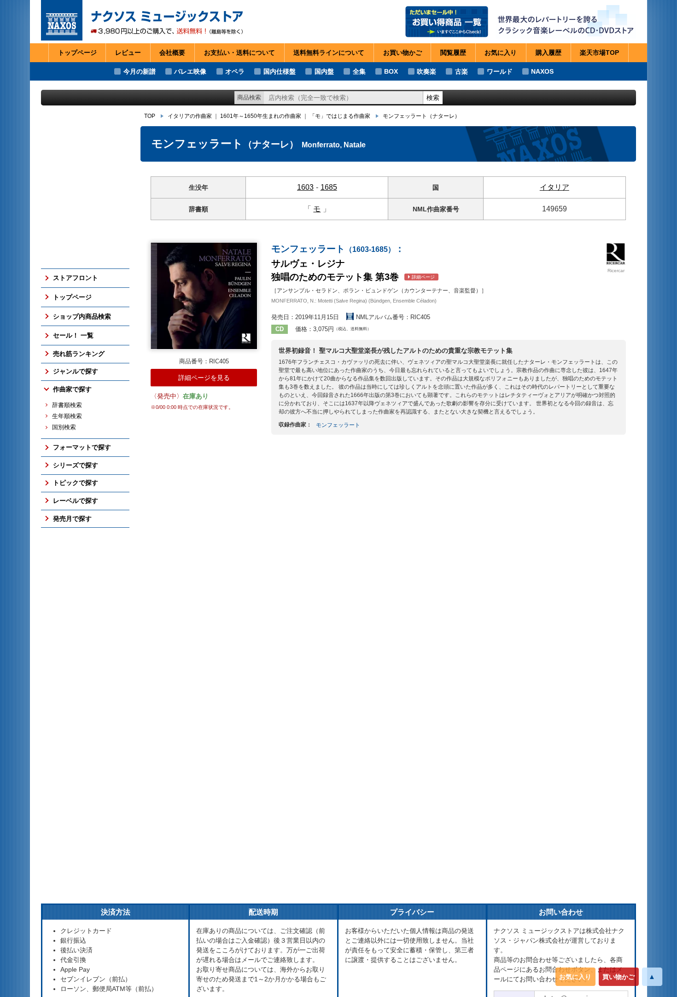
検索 (432, 97)
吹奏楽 (426, 71)
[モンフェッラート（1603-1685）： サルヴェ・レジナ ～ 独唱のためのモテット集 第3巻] (204, 296)
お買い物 (402, 52)
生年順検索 (67, 416)
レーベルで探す (75, 500)
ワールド (500, 71)
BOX (391, 71)
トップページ (77, 52)
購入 (548, 52)
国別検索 (64, 427)
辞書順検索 (67, 405)
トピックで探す (75, 482)
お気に (500, 52)
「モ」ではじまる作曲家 (339, 116)
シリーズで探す (75, 465)
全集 (359, 71)
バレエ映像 (190, 71)
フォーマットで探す (82, 447)
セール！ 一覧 (73, 335)
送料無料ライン (328, 52)
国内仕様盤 (279, 71)
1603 (305, 187)
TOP (149, 116)
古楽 (461, 71)
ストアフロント (75, 277)
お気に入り (575, 976)
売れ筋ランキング (79, 353)
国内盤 (324, 71)
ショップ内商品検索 (82, 316)
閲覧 (453, 52)
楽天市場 (599, 52)
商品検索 (249, 97)
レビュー (128, 52)
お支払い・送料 (239, 52)
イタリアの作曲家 (190, 116)
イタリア (554, 187)
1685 (329, 187)
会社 (172, 52)
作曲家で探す (72, 389)
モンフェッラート (421, 116)
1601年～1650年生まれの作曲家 (260, 116)
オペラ (235, 71)
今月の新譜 (139, 71)
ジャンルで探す (75, 371)
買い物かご (618, 976)
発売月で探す (72, 518)
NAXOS (542, 71)
